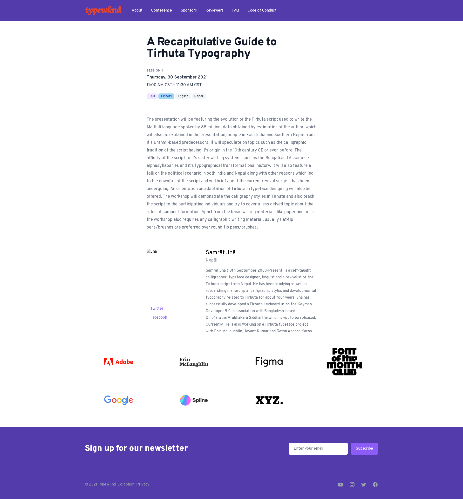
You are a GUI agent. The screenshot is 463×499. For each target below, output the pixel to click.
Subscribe (364, 448)
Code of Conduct (262, 10)
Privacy (142, 484)
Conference (161, 10)
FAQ (235, 10)
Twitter (156, 308)
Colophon (126, 484)
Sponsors (189, 10)
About (137, 10)
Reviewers (214, 10)
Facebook (158, 317)
